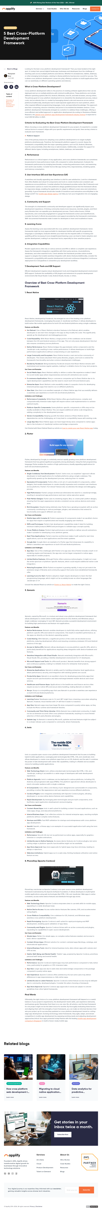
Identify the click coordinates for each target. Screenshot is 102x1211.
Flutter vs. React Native (62, 585)
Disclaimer (39, 1206)
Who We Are (64, 9)
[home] (9, 8)
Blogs (85, 9)
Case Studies (52, 9)
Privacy (32, 1206)
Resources (76, 9)
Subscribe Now (62, 1134)
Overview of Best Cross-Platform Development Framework (10, 103)
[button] (40, 9)
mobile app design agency (48, 194)
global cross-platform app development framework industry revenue (60, 115)
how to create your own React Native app (77, 428)
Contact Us (95, 9)
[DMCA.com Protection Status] (92, 1206)
